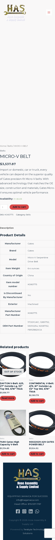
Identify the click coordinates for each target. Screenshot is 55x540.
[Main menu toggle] (49, 12)
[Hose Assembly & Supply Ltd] (15, 12)
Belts (10, 146)
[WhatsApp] (37, 511)
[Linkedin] (30, 511)
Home (3, 146)
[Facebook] (18, 511)
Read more (8, 398)
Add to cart (19, 207)
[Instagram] (24, 511)
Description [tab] (7, 228)
